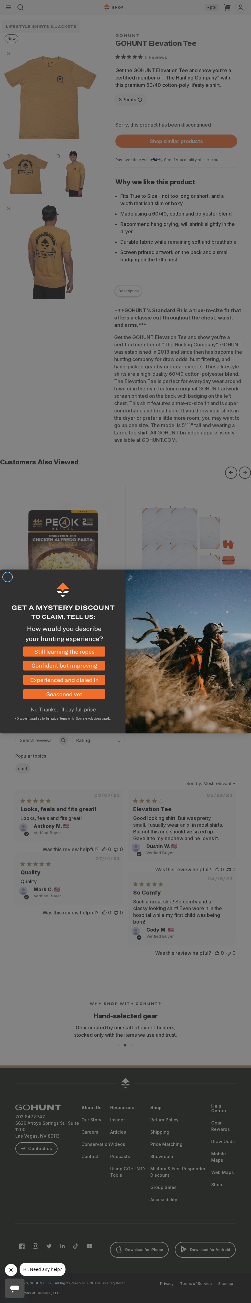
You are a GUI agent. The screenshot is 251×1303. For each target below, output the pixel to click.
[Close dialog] (7, 577)
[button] (63, 654)
